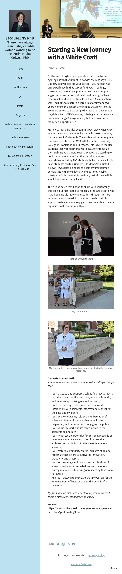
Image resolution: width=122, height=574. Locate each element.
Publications (20, 87)
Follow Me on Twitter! (20, 155)
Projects (20, 115)
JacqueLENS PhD (20, 38)
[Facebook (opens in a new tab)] (63, 544)
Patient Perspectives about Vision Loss (20, 126)
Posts (20, 105)
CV (20, 96)
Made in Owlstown (81, 564)
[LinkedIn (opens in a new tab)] (68, 544)
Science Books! (20, 137)
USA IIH (20, 78)
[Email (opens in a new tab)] (73, 544)
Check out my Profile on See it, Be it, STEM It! (20, 167)
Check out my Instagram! (20, 146)
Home (20, 69)
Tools (114, 568)
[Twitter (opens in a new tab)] (58, 544)
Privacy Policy (96, 555)
